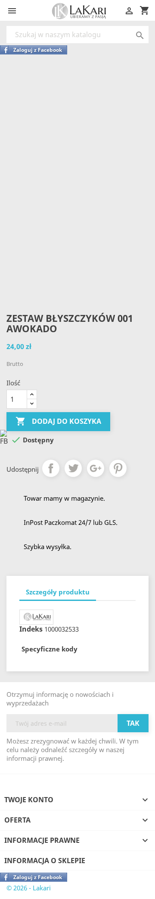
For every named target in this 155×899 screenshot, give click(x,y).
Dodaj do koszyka (58, 421)
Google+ (95, 468)
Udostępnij (50, 468)
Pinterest (118, 468)
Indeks (31, 629)
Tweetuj (73, 468)
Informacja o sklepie (44, 860)
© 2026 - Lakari (28, 887)
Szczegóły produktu (58, 592)
